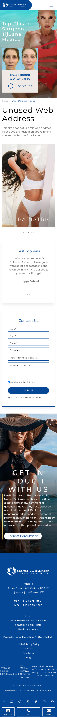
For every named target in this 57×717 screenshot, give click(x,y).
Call (28, 714)
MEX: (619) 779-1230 (28, 605)
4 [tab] (31, 232)
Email (49, 714)
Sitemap (28, 648)
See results (23, 86)
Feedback (28, 653)
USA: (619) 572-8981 (28, 600)
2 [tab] (25, 232)
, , (28, 590)
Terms (39, 397)
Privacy (32, 397)
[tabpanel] (28, 185)
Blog (28, 657)
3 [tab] (28, 232)
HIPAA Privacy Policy (28, 644)
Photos (8, 714)
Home (5, 101)
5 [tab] (33, 232)
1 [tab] (23, 232)
